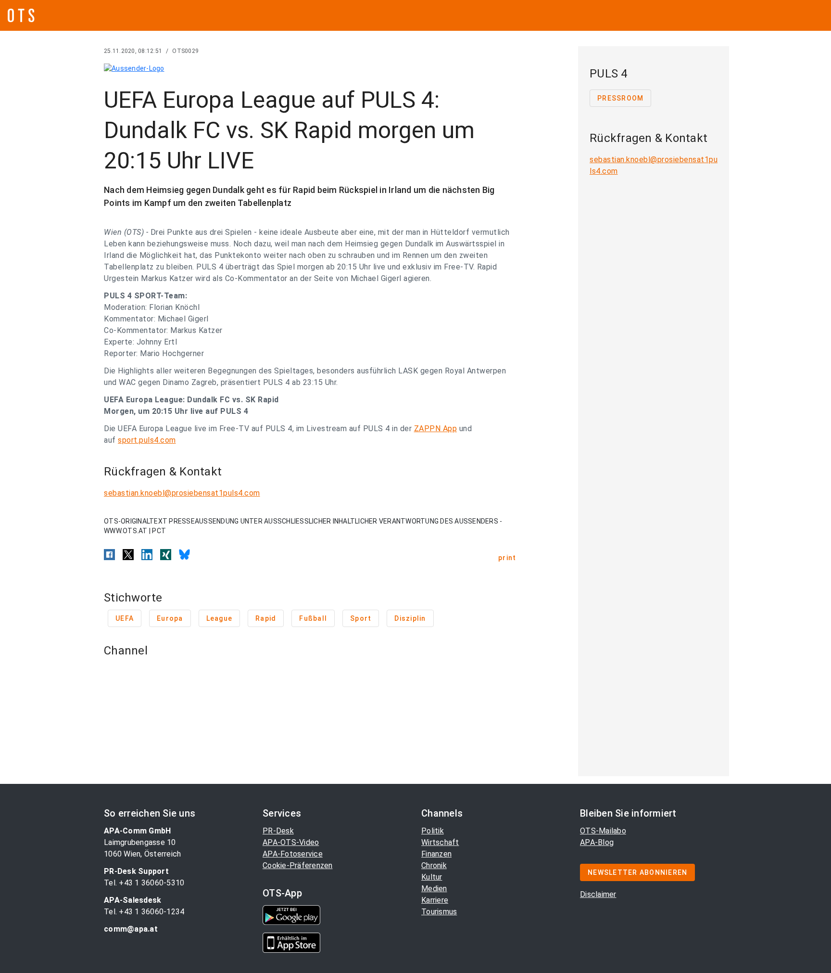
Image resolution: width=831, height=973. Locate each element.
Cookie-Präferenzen (298, 865)
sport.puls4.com (147, 440)
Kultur (431, 877)
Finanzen (436, 853)
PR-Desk (278, 830)
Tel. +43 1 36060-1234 (144, 911)
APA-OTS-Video (291, 842)
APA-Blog (597, 842)
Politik (432, 830)
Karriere (434, 900)
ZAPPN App (435, 428)
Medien (434, 888)
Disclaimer (598, 894)
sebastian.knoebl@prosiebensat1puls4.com (182, 493)
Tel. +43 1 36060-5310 (144, 882)
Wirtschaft (440, 842)
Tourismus (439, 911)
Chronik (434, 865)
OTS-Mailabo (603, 830)
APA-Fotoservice (293, 853)
